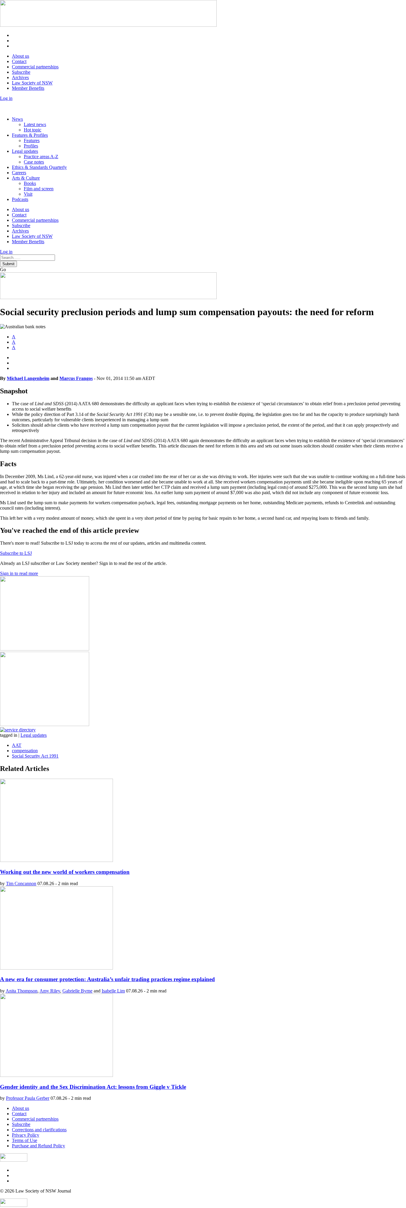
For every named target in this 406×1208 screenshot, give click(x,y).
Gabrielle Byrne (77, 990)
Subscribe (21, 72)
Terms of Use (24, 1140)
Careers (19, 172)
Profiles (31, 145)
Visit (28, 194)
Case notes (34, 161)
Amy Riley (50, 990)
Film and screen (38, 188)
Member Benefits (28, 88)
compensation (25, 750)
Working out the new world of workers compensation (65, 872)
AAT (16, 745)
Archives (20, 77)
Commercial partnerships (35, 66)
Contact (19, 61)
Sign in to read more (19, 573)
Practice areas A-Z (41, 156)
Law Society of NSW (32, 82)
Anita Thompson (21, 990)
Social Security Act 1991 (35, 755)
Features (32, 140)
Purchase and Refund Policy (38, 1145)
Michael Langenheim (28, 378)
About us (20, 56)
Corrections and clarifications (39, 1129)
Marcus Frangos (76, 378)
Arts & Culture (26, 177)
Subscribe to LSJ (16, 553)
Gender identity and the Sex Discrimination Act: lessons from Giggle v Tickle (93, 1087)
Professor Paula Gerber (27, 1098)
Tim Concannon (21, 883)
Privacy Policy (25, 1135)
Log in (6, 98)
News (17, 119)
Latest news (35, 124)
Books (30, 183)
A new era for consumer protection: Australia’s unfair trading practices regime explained (107, 979)
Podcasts (20, 199)
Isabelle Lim (113, 990)
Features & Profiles (30, 135)
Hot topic (32, 129)
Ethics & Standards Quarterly (39, 167)
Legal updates (25, 151)
